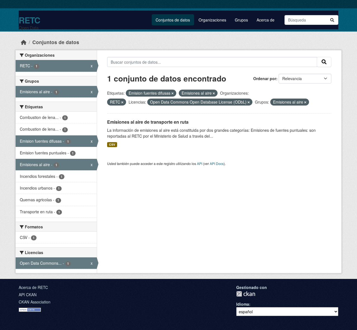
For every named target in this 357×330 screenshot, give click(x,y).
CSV (112, 144)
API (199, 163)
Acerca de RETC (33, 287)
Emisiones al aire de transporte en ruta (148, 122)
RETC (29, 20)
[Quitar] (172, 93)
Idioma (242, 304)
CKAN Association (34, 302)
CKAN (245, 294)
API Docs (217, 163)
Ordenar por (264, 78)
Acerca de (265, 20)
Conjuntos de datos (173, 20)
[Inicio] (23, 42)
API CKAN (28, 294)
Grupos (241, 20)
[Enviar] (332, 20)
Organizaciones (212, 20)
